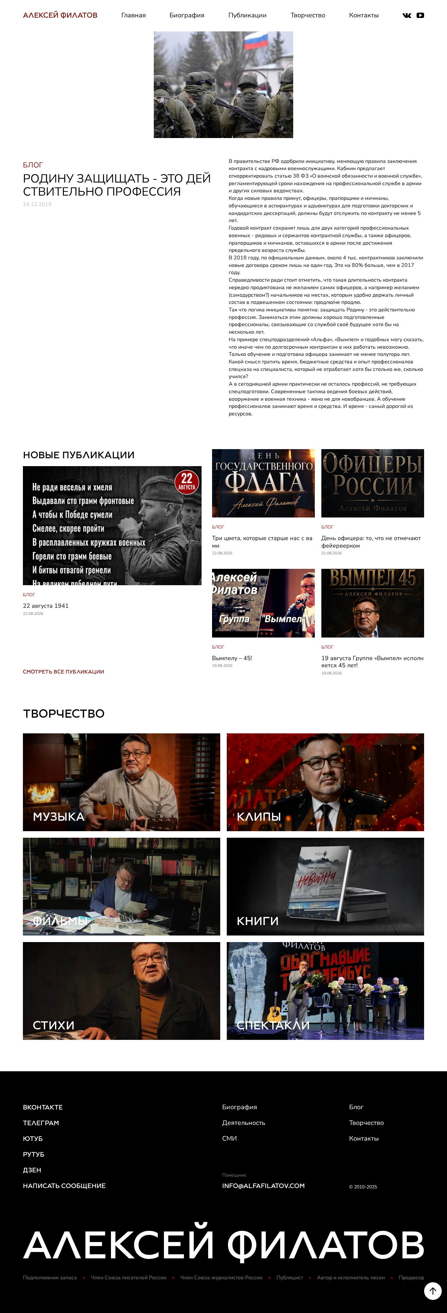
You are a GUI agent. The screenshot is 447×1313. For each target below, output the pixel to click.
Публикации (247, 15)
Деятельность (243, 1122)
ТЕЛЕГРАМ (41, 1123)
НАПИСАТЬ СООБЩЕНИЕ (64, 1186)
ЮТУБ (33, 1139)
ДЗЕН (32, 1170)
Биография (187, 15)
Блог (356, 1107)
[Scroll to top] (433, 1291)
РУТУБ (33, 1154)
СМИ (229, 1138)
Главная (133, 15)
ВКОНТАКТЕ (43, 1107)
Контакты (364, 15)
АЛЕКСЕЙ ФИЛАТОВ (60, 15)
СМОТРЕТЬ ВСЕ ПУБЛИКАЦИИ (63, 672)
